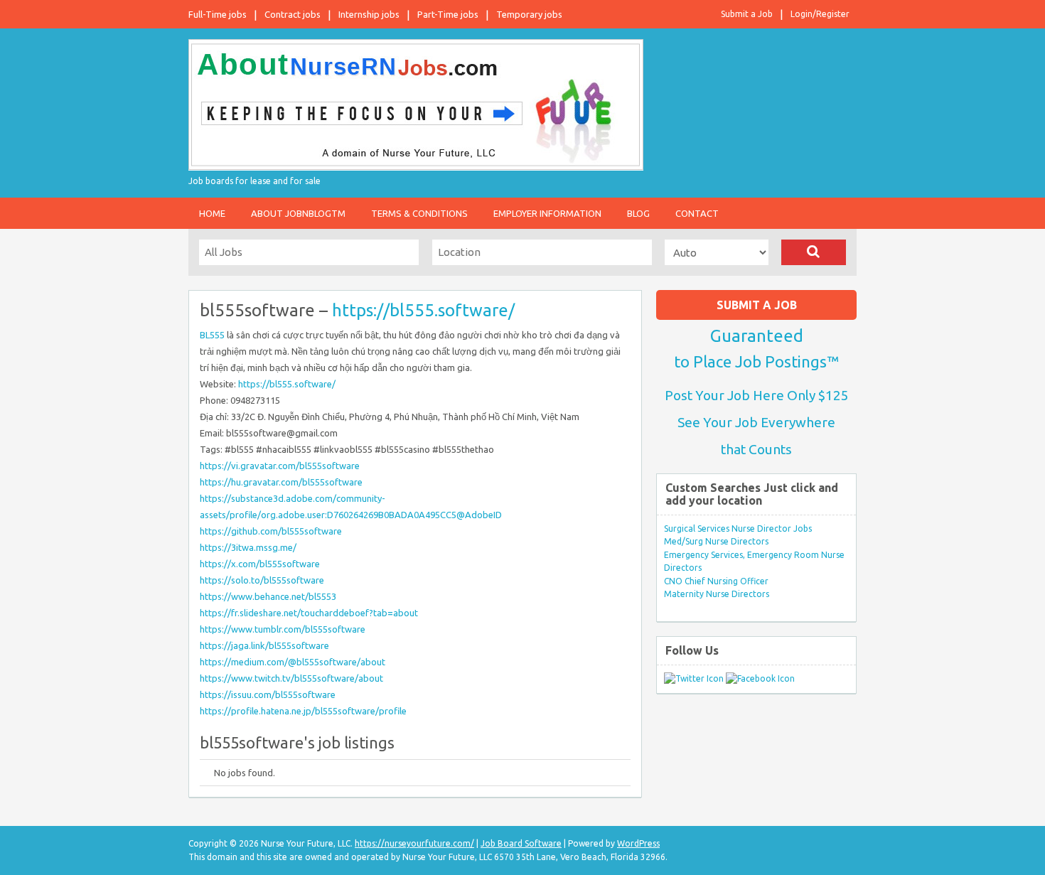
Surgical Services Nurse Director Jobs (738, 528)
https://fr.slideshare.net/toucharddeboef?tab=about (309, 613)
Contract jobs (292, 14)
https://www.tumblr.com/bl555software (282, 629)
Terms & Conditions (419, 213)
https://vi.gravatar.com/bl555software (280, 466)
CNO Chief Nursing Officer (716, 581)
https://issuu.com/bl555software (268, 694)
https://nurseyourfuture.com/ (414, 843)
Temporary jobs (529, 14)
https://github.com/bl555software (271, 531)
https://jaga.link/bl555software (264, 645)
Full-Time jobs (217, 14)
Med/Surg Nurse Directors (716, 541)
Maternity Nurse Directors (716, 593)
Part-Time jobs (447, 14)
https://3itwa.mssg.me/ (248, 547)
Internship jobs (369, 14)
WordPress (638, 843)
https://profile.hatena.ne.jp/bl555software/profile (303, 711)
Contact (697, 213)
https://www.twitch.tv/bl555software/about (291, 678)
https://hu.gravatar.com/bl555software (281, 482)
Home (212, 213)
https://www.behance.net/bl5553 (268, 596)
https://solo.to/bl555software (262, 580)
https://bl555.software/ (423, 310)
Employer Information (547, 213)
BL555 (212, 335)
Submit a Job (747, 13)
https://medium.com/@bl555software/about (292, 662)
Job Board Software (521, 843)
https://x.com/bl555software (260, 564)
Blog (638, 213)
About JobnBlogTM (298, 213)
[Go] (813, 252)
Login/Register (820, 13)
